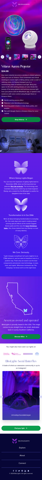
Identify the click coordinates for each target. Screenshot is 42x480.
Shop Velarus (21, 119)
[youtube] (25, 471)
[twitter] (19, 471)
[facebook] (13, 471)
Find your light (21, 428)
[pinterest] (22, 471)
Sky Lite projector (17, 186)
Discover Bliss (21, 336)
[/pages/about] (19, 298)
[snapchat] (28, 471)
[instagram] (16, 471)
